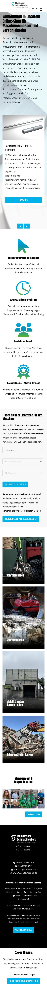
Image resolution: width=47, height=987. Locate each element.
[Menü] (4, 4)
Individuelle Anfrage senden (21, 518)
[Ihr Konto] (37, 8)
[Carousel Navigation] (23, 228)
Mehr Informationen (27, 967)
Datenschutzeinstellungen (24, 974)
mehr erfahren (23, 929)
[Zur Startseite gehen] (20, 5)
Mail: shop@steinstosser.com (25, 869)
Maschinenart (10, 450)
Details (23, 200)
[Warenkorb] (40, 9)
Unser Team (33, 814)
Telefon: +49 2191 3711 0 (25, 862)
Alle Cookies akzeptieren (24, 981)
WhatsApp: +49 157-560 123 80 (25, 873)
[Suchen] (29, 9)
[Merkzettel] (33, 9)
